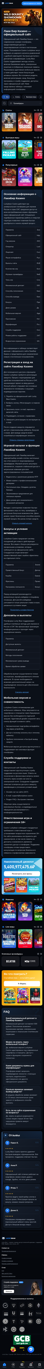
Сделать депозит (22, 692)
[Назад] (38, 110)
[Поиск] (4, 103)
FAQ (3, 1270)
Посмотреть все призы (22, 874)
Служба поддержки (7, 1258)
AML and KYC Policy (7, 1273)
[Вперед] (41, 110)
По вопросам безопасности (9, 1251)
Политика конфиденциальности (10, 1263)
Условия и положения (7, 1261)
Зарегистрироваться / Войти (32, 3)
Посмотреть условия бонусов (22, 610)
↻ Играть (22, 984)
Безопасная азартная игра (8, 1276)
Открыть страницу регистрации (22, 440)
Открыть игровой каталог (22, 523)
